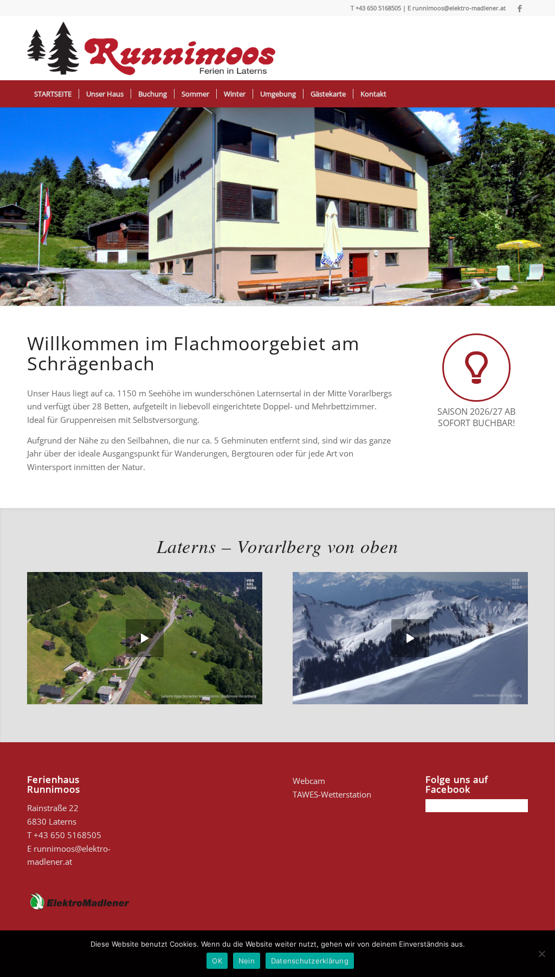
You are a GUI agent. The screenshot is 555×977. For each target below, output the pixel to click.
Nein (246, 960)
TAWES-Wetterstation (332, 794)
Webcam (309, 780)
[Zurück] (9, 206)
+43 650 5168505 (378, 8)
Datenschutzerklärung (310, 960)
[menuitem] (53, 93)
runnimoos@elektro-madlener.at (459, 8)
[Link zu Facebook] (520, 8)
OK (217, 960)
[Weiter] (545, 206)
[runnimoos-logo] (152, 48)
